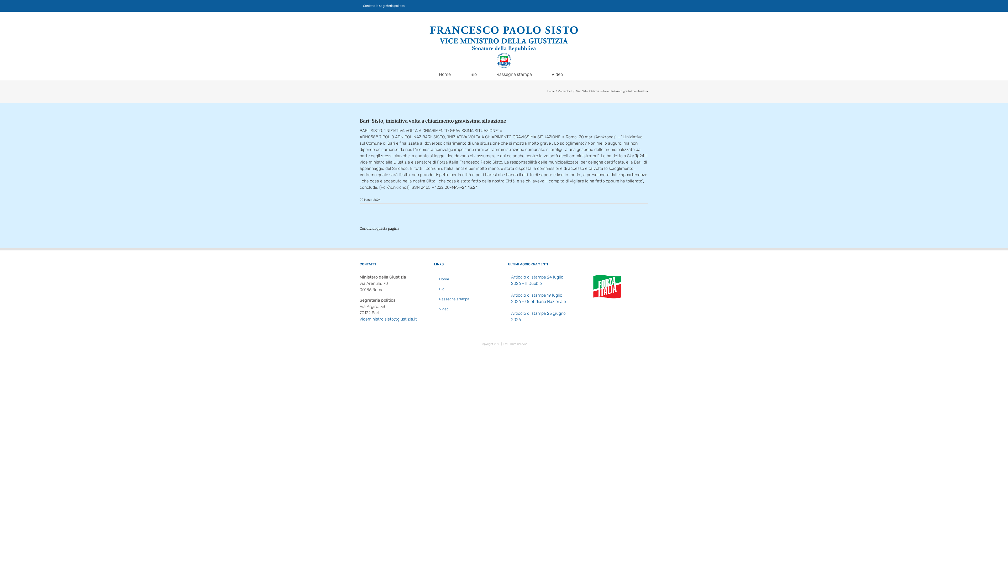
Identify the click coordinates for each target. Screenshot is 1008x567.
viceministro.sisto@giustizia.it (388, 319)
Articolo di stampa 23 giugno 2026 (538, 316)
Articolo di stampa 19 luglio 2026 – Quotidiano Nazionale (538, 298)
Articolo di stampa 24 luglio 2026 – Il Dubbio (537, 280)
